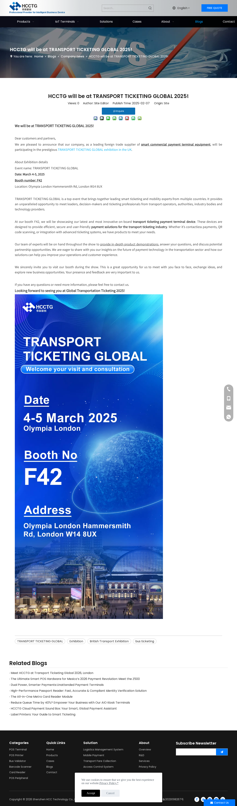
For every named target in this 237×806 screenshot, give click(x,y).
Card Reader (17, 772)
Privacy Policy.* (108, 783)
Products (52, 755)
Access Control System (98, 767)
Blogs (49, 767)
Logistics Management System (103, 749)
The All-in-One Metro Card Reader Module (42, 697)
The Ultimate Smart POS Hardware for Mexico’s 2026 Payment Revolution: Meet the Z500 (75, 679)
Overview (145, 749)
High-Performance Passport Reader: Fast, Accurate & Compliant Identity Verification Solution (79, 691)
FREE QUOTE (214, 8)
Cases (50, 761)
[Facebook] (196, 799)
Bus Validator (17, 761)
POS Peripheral (18, 778)
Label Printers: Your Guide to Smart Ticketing (43, 714)
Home (50, 749)
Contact (51, 772)
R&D (141, 755)
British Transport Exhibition (109, 641)
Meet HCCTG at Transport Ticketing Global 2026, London (52, 673)
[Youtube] (203, 799)
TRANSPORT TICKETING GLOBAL (40, 641)
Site (166, 103)
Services (144, 761)
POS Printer (16, 755)
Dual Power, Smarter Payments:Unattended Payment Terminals (57, 685)
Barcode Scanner (20, 767)
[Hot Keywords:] (150, 8)
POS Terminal (18, 749)
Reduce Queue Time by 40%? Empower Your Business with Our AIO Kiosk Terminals (70, 702)
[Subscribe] (222, 751)
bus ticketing (144, 641)
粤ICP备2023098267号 (170, 799)
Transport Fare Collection (99, 761)
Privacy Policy (147, 767)
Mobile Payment (93, 755)
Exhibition (76, 641)
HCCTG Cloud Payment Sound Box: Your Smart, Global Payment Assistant (64, 708)
